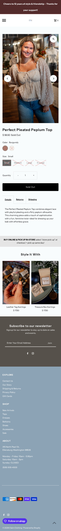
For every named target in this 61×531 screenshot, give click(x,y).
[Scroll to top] (54, 522)
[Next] (53, 78)
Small (6, 163)
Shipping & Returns (12, 388)
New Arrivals (8, 410)
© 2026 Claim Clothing (12, 528)
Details (8, 199)
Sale (4, 433)
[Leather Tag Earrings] (16, 282)
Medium (18, 163)
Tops (5, 414)
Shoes (5, 425)
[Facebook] (27, 354)
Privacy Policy (9, 392)
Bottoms (6, 422)
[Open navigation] (9, 20)
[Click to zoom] (53, 39)
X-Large (40, 163)
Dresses (6, 418)
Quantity (7, 175)
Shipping (32, 199)
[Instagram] (33, 354)
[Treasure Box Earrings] (44, 282)
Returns (19, 199)
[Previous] (7, 78)
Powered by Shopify (31, 528)
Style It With (30, 254)
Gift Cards (7, 396)
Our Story (7, 385)
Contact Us (8, 381)
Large (29, 163)
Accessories (8, 429)
